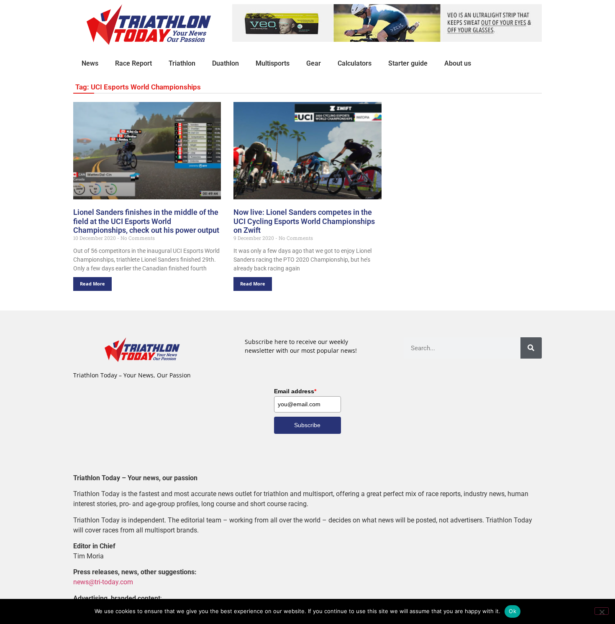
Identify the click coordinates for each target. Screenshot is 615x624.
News (90, 63)
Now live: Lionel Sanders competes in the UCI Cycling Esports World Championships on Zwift (304, 221)
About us (457, 63)
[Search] (531, 348)
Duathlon (225, 63)
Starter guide (408, 63)
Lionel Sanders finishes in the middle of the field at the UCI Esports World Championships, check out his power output (146, 221)
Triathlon (182, 63)
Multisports (273, 63)
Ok (512, 611)
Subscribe (307, 425)
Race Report (133, 63)
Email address (295, 391)
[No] (601, 611)
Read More (92, 283)
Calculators (355, 63)
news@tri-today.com (103, 582)
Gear (313, 63)
